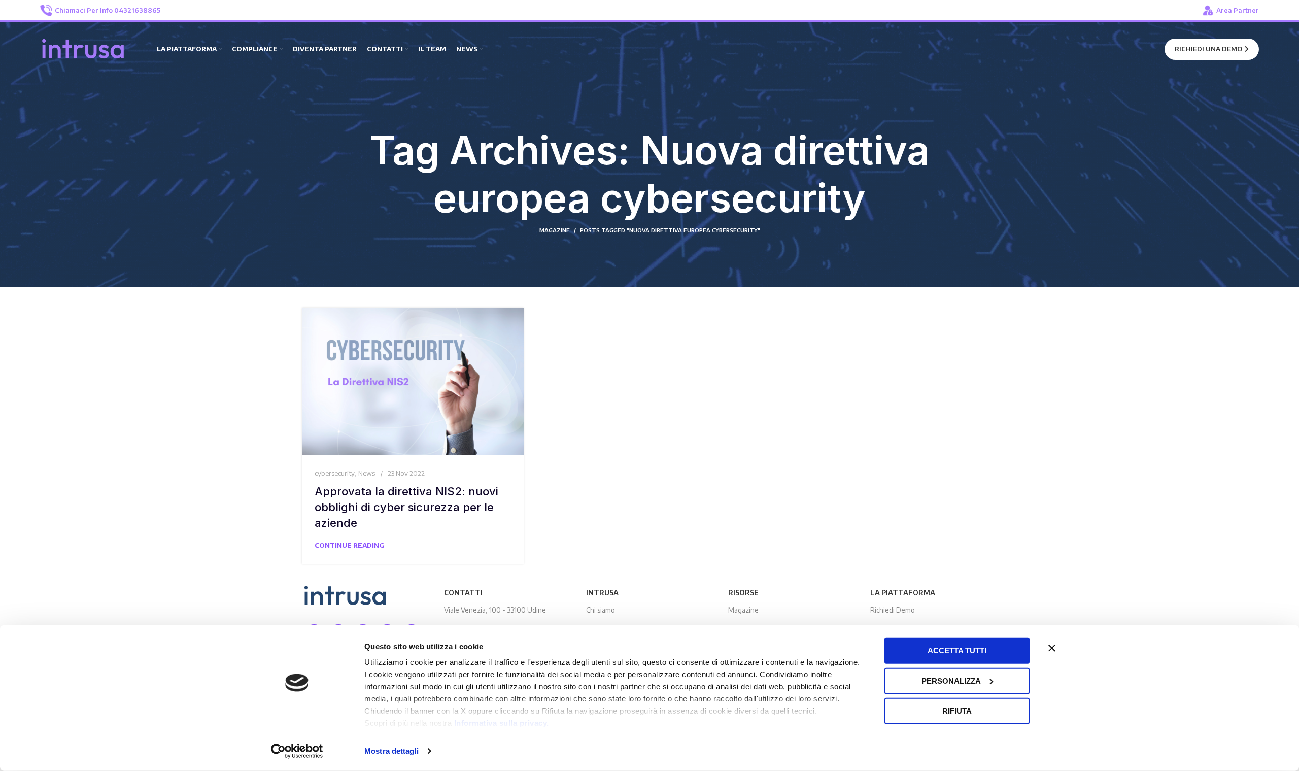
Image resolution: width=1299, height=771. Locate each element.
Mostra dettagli (391, 751)
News (366, 473)
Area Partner (1237, 10)
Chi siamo (600, 610)
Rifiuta (957, 711)
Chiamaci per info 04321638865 (107, 10)
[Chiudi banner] (1051, 648)
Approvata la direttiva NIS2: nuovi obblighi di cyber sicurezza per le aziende (406, 507)
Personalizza (951, 680)
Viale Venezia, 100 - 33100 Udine (495, 610)
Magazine (743, 610)
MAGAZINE (554, 230)
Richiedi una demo (1208, 49)
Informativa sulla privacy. (501, 723)
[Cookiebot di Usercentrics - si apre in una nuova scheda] (297, 751)
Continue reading (349, 545)
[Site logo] (83, 48)
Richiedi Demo (892, 610)
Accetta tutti (957, 650)
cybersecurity (335, 473)
